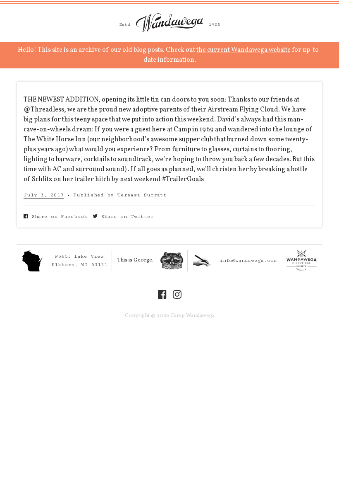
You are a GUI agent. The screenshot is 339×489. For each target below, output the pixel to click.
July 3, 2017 (44, 195)
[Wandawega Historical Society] (301, 260)
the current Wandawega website (243, 50)
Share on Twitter (126, 216)
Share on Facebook (57, 216)
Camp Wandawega (169, 22)
